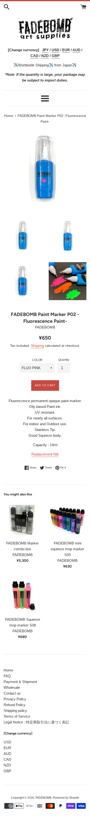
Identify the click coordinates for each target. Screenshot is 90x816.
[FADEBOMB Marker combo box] (23, 519)
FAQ (7, 676)
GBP (7, 771)
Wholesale (12, 687)
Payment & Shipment (20, 682)
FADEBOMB (43, 797)
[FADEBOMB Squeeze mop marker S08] (23, 595)
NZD (7, 765)
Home (8, 670)
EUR (7, 748)
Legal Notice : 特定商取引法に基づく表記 (36, 722)
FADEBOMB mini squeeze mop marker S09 (67, 549)
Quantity (63, 359)
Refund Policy (14, 705)
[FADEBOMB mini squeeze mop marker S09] (68, 519)
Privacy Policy (15, 699)
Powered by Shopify (66, 797)
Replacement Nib (45, 454)
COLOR (37, 360)
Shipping (37, 346)
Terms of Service (17, 716)
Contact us (12, 693)
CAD (7, 759)
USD (7, 742)
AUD (7, 754)
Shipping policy (15, 710)
